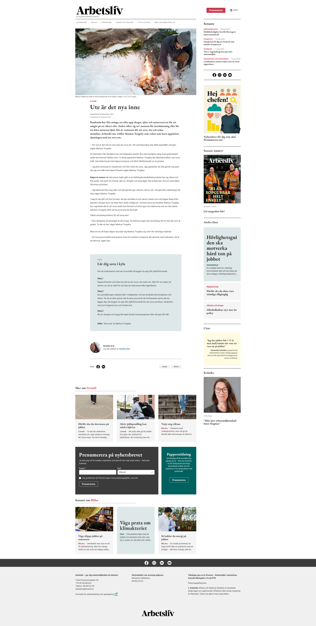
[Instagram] (219, 75)
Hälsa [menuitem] (94, 22)
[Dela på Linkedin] (103, 366)
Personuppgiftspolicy (197, 583)
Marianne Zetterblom (141, 578)
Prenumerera (216, 10)
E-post (82, 468)
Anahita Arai (124, 349)
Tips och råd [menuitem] (144, 22)
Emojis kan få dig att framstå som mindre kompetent (219, 43)
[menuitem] (136, 10)
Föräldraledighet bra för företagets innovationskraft (220, 33)
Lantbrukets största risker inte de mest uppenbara (222, 62)
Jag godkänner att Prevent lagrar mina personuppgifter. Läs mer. (110, 478)
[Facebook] (214, 75)
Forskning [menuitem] (106, 22)
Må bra (176, 367)
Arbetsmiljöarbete (211, 29)
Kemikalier (208, 49)
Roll (119, 468)
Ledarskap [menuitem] (81, 22)
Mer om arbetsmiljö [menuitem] (165, 22)
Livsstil (93, 101)
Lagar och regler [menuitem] (124, 22)
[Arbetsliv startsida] (158, 613)
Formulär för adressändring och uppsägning (94, 594)
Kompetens (208, 39)
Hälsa (94, 500)
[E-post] (230, 75)
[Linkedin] (225, 75)
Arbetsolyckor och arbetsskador (216, 59)
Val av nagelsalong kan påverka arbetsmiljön (218, 53)
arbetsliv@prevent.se (84, 589)
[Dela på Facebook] (98, 366)
